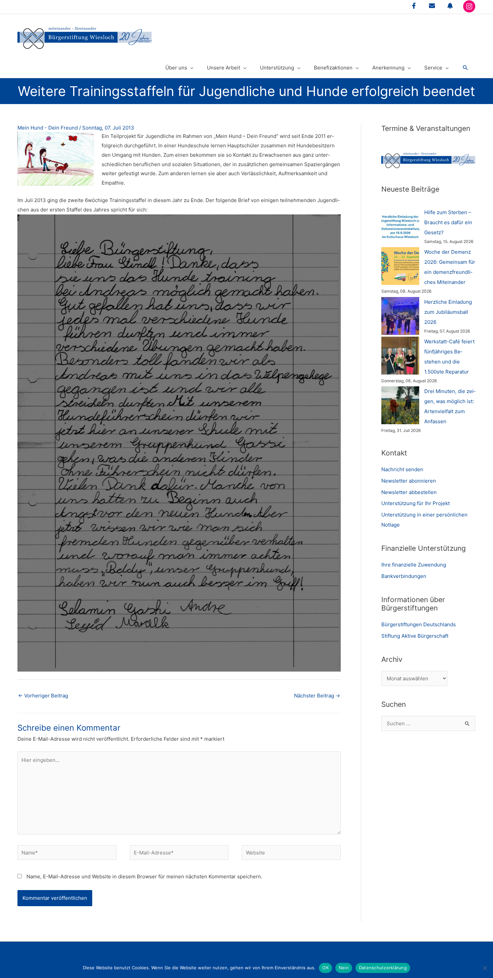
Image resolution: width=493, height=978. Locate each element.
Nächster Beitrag (317, 695)
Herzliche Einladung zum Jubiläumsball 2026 (448, 312)
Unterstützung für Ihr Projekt (415, 503)
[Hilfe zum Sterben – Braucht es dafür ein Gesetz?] (400, 226)
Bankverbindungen (403, 576)
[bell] (450, 5)
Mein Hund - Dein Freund (47, 128)
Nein (344, 967)
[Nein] (484, 968)
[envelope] (432, 5)
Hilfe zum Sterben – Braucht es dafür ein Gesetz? (448, 222)
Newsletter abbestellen (409, 492)
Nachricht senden (402, 469)
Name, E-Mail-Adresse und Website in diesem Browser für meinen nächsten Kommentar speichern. (144, 876)
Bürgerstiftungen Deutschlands (418, 624)
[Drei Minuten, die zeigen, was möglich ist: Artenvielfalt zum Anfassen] (400, 405)
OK (325, 967)
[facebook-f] (414, 5)
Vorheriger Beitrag (43, 695)
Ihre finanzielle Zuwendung (413, 564)
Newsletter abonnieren (408, 481)
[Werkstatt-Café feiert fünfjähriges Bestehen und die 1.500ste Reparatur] (400, 356)
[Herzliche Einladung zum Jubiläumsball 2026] (400, 316)
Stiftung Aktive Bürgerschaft (414, 636)
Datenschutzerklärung (383, 967)
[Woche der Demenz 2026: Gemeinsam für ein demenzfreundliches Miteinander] (400, 266)
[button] (465, 67)
